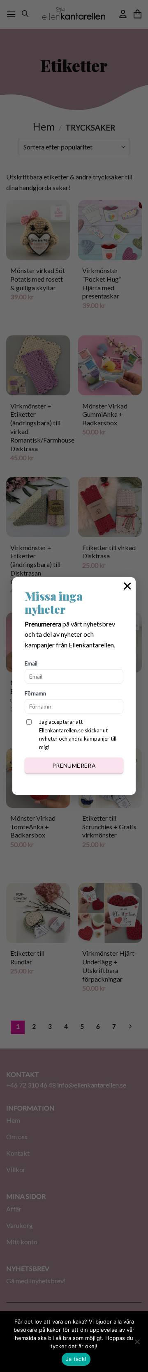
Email (31, 663)
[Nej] (137, 1344)
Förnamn (35, 693)
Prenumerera (74, 765)
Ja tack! (76, 1359)
